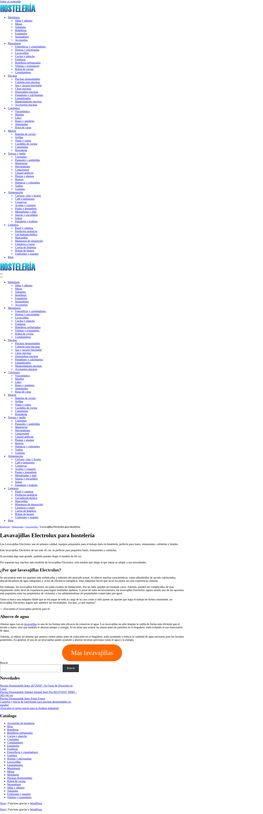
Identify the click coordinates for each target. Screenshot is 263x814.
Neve (3, 803)
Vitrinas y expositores (27, 65)
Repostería (21, 150)
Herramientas (22, 166)
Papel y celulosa (24, 228)
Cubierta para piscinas (27, 82)
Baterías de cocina (25, 134)
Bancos (19, 179)
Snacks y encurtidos (26, 214)
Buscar (4, 662)
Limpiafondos (23, 98)
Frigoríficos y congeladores (30, 46)
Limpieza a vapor (25, 244)
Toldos (19, 185)
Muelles (19, 114)
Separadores (22, 36)
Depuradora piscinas (26, 91)
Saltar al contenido (10, 1)
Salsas (18, 218)
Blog (10, 257)
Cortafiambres (23, 72)
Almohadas (21, 124)
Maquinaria (17, 526)
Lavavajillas (22, 53)
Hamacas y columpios (27, 182)
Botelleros (20, 30)
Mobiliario (13, 774)
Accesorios (21, 40)
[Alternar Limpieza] (63, 488)
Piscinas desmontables (27, 79)
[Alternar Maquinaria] (63, 308)
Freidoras (20, 59)
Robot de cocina (24, 69)
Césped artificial (24, 172)
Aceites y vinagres (25, 205)
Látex (18, 117)
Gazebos (20, 189)
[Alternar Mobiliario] (63, 282)
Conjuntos (21, 156)
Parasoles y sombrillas (27, 160)
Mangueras (21, 163)
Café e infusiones (25, 198)
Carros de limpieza (25, 247)
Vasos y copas (23, 140)
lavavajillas (30, 624)
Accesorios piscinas (26, 104)
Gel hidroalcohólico (26, 234)
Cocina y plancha (25, 56)
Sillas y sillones (23, 20)
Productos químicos (26, 231)
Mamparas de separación (29, 240)
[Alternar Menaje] (63, 395)
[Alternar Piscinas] (63, 340)
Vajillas (19, 137)
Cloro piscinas (23, 88)
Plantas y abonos (24, 176)
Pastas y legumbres (25, 208)
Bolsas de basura (24, 250)
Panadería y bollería (26, 221)
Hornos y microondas (27, 49)
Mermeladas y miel (25, 211)
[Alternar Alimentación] (63, 456)
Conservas (21, 202)
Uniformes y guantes (26, 253)
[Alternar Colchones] (63, 372)
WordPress (36, 803)
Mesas (18, 23)
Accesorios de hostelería (21, 723)
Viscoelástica (22, 111)
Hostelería (5, 526)
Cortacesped (22, 169)
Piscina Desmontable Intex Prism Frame (22, 698)
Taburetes (20, 27)
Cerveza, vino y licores (28, 195)
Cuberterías (21, 146)
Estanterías (21, 33)
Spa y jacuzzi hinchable (28, 85)
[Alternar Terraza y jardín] (63, 417)
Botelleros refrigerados (28, 62)
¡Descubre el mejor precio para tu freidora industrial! (29, 708)
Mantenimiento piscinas (28, 101)
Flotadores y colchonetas (29, 95)
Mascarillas (21, 237)
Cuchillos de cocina (26, 143)
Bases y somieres (24, 121)
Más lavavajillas (92, 652)
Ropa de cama (23, 127)
